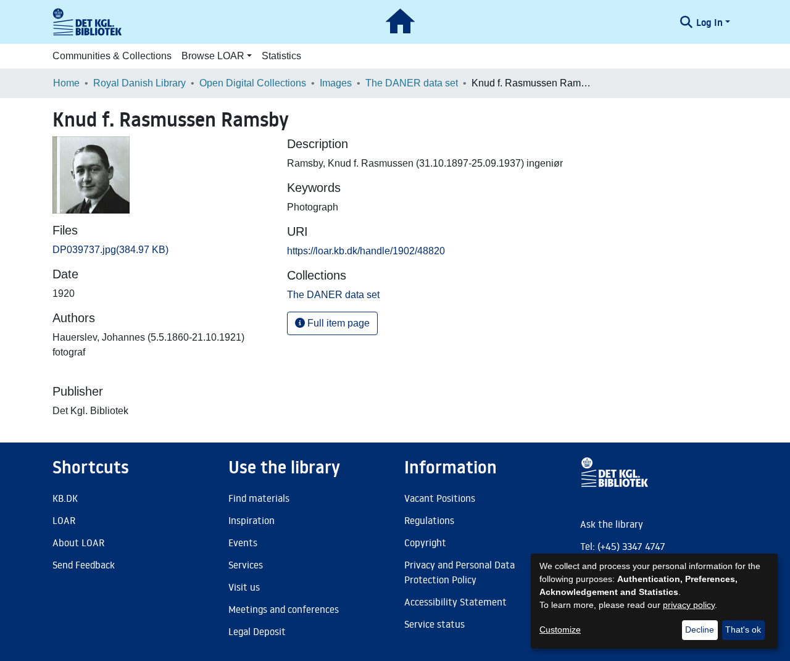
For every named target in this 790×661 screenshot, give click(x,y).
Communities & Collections (112, 56)
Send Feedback (83, 565)
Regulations (429, 520)
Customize (560, 629)
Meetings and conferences (283, 609)
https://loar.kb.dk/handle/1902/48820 (366, 251)
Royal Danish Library (139, 83)
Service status (434, 624)
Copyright (425, 542)
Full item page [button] (337, 323)
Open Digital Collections (252, 83)
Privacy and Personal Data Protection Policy (459, 572)
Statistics (281, 56)
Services (245, 565)
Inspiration (251, 520)
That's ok (743, 629)
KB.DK (65, 498)
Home (66, 83)
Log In (709, 22)
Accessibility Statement (455, 602)
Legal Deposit (257, 631)
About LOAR (78, 542)
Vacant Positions (439, 498)
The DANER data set (411, 83)
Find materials (258, 498)
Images (336, 83)
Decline (699, 629)
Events (242, 542)
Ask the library (611, 524)
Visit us (244, 587)
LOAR (63, 520)
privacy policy (689, 605)
